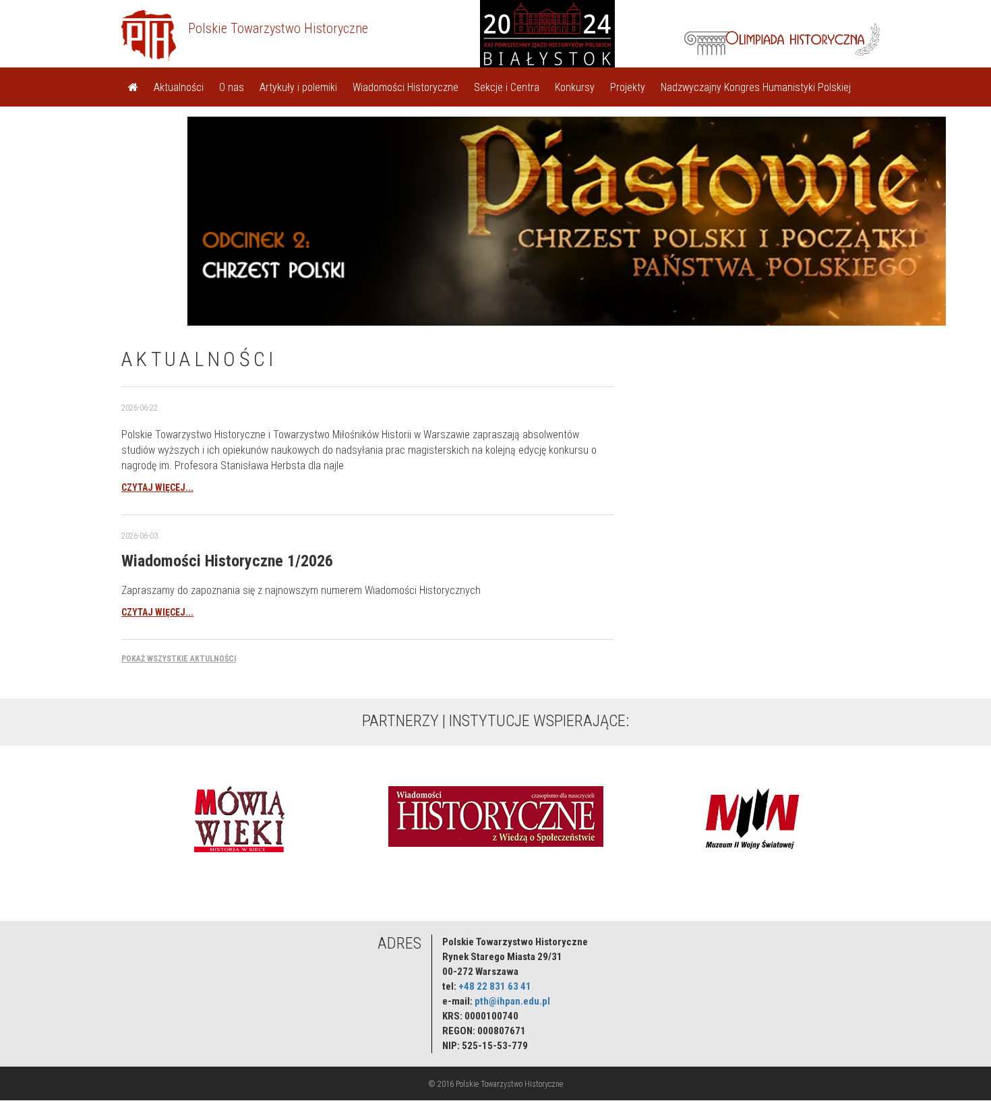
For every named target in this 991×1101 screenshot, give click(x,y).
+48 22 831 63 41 (494, 986)
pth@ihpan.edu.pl (512, 1001)
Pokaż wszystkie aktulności (178, 658)
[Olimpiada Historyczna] (782, 37)
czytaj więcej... (157, 487)
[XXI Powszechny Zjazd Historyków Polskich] (582, 37)
